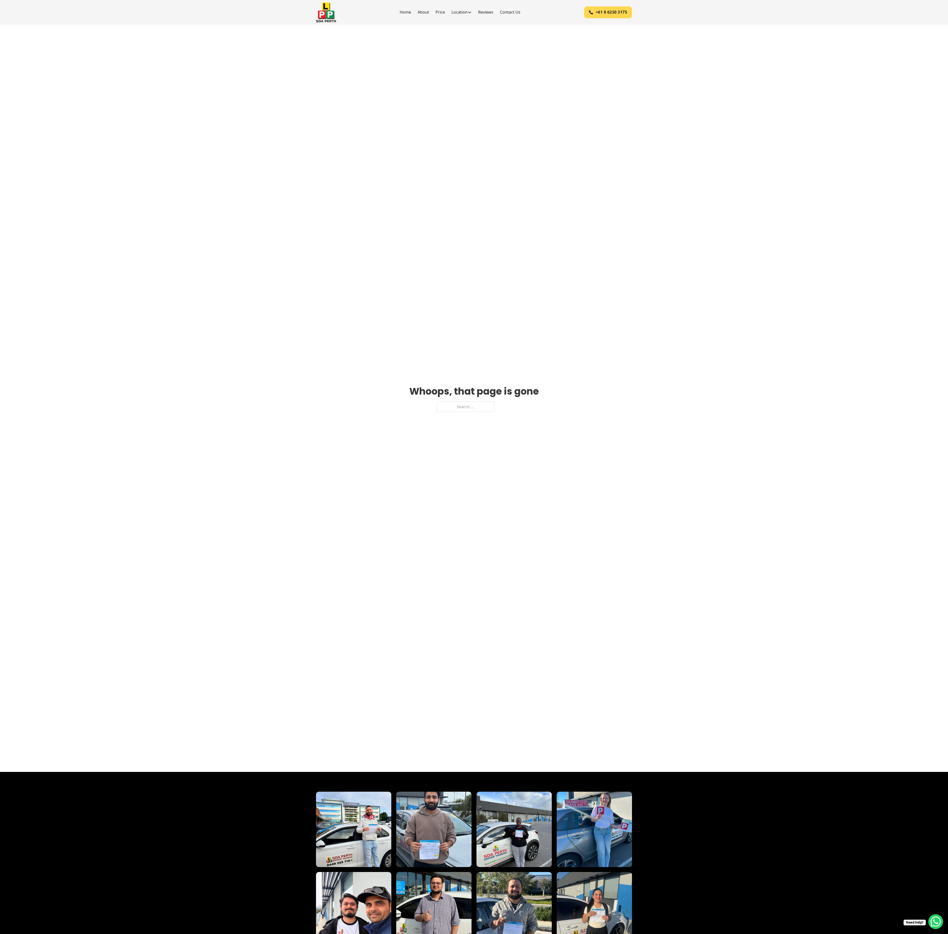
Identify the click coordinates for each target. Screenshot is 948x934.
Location (460, 12)
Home (405, 12)
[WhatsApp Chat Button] (935, 921)
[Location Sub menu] (470, 12)
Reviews (485, 12)
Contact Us (510, 12)
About (423, 12)
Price (440, 12)
